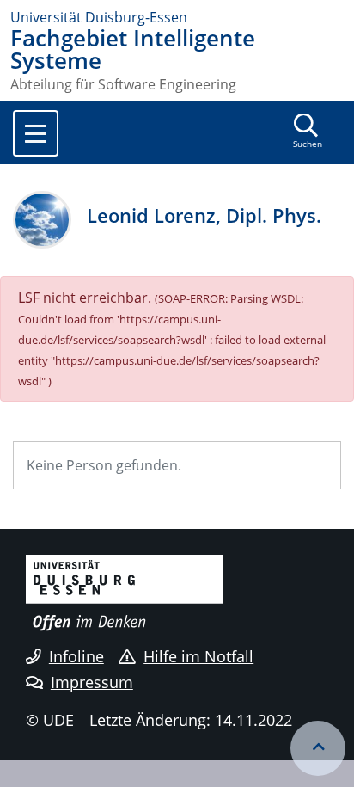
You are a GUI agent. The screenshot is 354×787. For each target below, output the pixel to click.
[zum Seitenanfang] (317, 748)
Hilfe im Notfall (198, 656)
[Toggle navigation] (35, 133)
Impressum (92, 682)
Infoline (76, 656)
